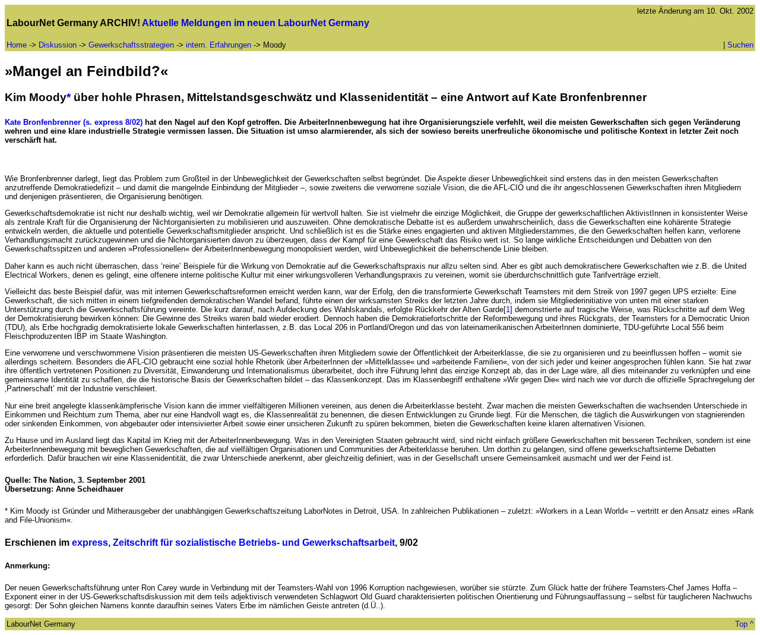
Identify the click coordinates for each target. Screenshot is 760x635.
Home (17, 44)
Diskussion (58, 44)
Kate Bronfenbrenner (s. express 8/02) (73, 122)
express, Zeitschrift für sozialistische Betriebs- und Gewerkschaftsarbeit (233, 542)
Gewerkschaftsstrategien (131, 44)
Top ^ (744, 624)
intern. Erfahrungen (220, 44)
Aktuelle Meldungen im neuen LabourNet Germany (255, 23)
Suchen (740, 44)
